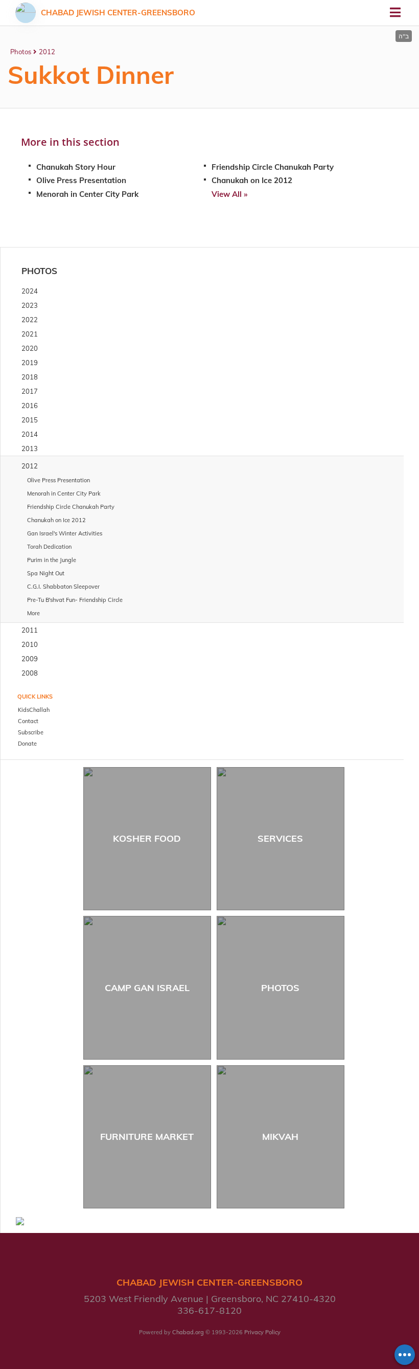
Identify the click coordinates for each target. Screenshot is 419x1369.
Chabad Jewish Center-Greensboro (118, 12)
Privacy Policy (262, 1332)
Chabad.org (188, 1332)
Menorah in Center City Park (87, 194)
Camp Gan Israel (147, 988)
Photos (20, 52)
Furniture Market (147, 1136)
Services (280, 838)
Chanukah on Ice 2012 (252, 180)
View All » (229, 194)
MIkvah (280, 1136)
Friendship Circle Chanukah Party (273, 167)
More (33, 613)
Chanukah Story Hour (75, 167)
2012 (47, 52)
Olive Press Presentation (81, 180)
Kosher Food (147, 838)
